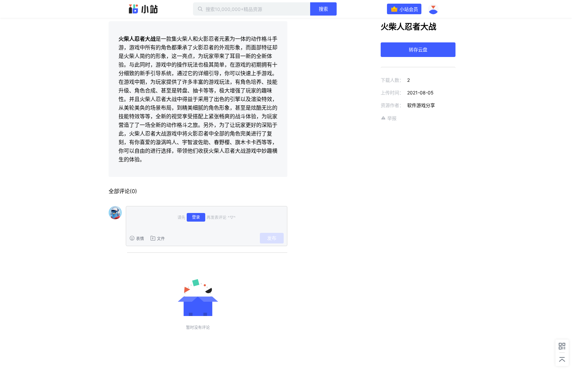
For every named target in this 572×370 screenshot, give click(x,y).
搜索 (323, 9)
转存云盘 (418, 49)
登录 (196, 217)
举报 (392, 118)
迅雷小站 (143, 9)
